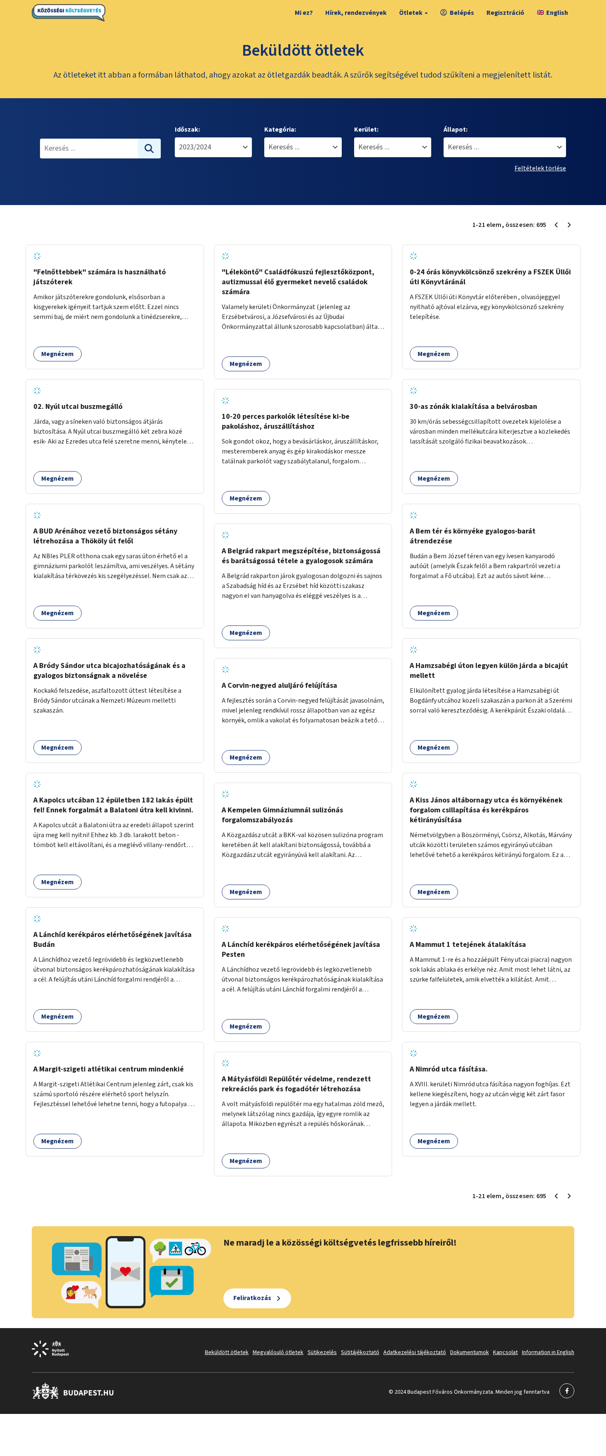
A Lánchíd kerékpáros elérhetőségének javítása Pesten (301, 949)
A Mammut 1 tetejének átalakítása (468, 944)
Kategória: (280, 129)
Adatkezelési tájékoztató (414, 1352)
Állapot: (455, 129)
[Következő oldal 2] (569, 225)
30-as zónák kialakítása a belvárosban (473, 406)
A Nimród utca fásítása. (449, 1069)
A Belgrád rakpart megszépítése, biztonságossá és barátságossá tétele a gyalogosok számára (301, 556)
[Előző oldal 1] (556, 225)
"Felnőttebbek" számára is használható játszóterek (99, 277)
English (557, 12)
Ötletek (411, 12)
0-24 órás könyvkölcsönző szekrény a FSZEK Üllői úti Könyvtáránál (490, 277)
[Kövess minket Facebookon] (73, 1397)
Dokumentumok (469, 1352)
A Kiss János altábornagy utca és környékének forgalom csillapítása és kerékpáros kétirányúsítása (486, 810)
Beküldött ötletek (227, 1352)
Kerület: (366, 129)
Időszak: (187, 129)
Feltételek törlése (540, 168)
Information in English (548, 1352)
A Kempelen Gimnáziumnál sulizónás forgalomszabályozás (282, 815)
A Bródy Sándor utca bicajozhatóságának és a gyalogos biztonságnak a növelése (109, 671)
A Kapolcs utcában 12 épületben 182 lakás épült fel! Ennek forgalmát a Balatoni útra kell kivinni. (113, 805)
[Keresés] (149, 148)
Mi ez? (304, 12)
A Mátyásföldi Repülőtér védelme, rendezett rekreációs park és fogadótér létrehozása (296, 1084)
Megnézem (57, 354)
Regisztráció (505, 12)
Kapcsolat (505, 1352)
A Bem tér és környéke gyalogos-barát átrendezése (473, 536)
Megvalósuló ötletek (278, 1352)
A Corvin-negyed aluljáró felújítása (279, 685)
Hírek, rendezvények (356, 12)
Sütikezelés (322, 1352)
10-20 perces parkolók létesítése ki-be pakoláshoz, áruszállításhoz (286, 421)
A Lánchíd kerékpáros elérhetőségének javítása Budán (112, 940)
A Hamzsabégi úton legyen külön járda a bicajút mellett (489, 671)
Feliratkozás (252, 1298)
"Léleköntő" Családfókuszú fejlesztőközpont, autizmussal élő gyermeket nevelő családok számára (298, 282)
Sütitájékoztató (360, 1352)
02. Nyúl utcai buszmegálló (77, 406)
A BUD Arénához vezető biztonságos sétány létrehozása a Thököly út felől (105, 536)
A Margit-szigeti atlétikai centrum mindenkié (108, 1069)
